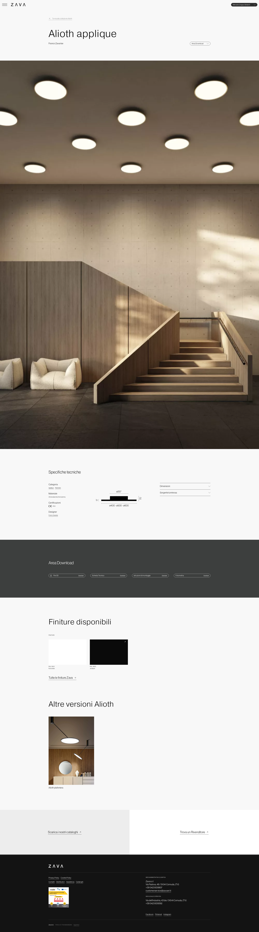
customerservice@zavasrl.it (158, 890)
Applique (51, 488)
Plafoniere (58, 488)
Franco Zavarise (53, 515)
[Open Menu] (5, 5)
